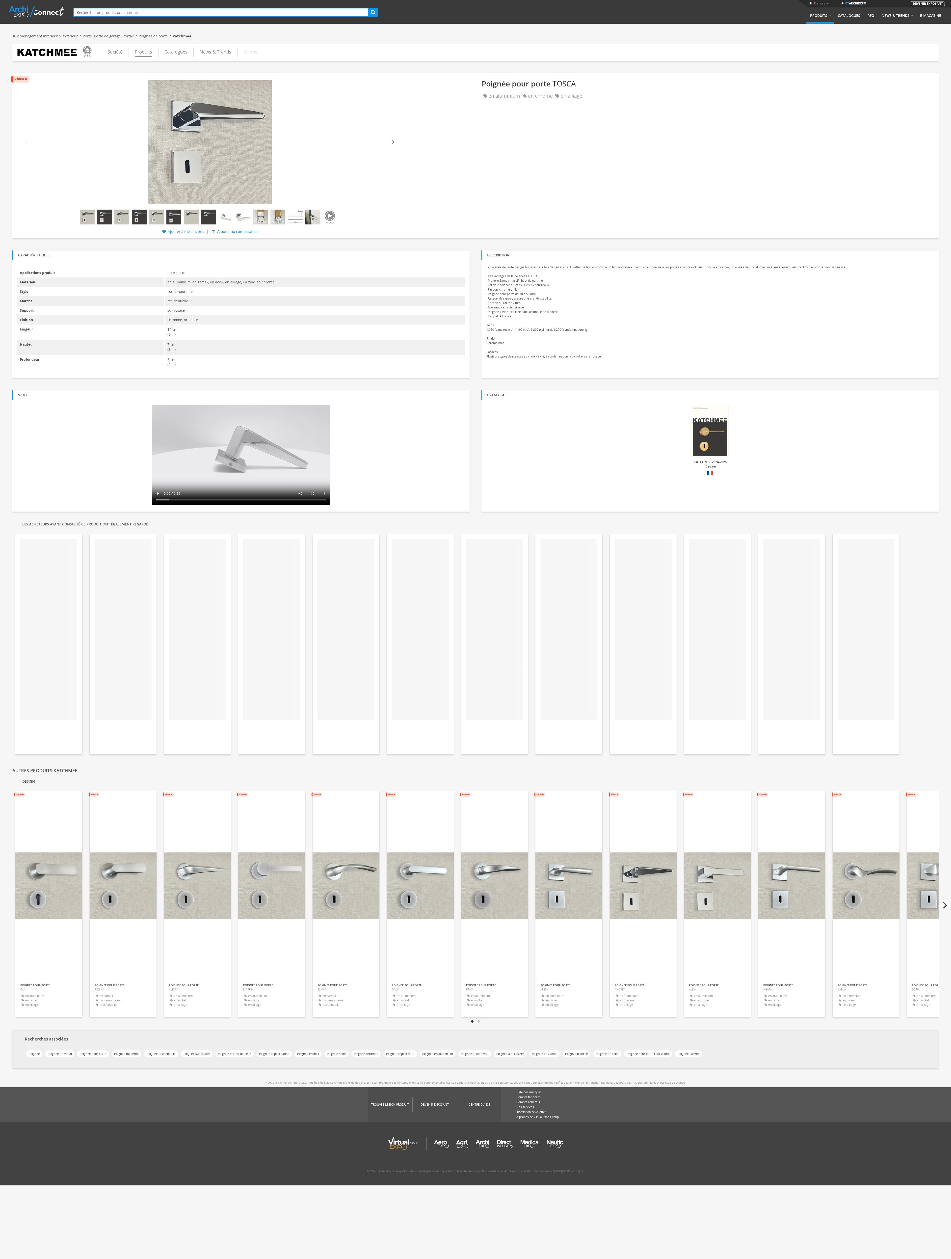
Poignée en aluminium (437, 1054)
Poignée (34, 1054)
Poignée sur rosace (197, 1054)
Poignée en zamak (544, 1054)
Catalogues (849, 15)
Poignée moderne (126, 1054)
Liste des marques (529, 1092)
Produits (818, 15)
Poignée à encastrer (510, 1054)
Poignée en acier (607, 1054)
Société (115, 52)
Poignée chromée (366, 1054)
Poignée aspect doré (400, 1054)
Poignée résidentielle (161, 1054)
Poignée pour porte (93, 1054)
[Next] (392, 142)
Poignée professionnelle (234, 1054)
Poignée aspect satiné (274, 1054)
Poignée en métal (60, 1054)
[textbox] (220, 12)
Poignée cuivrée (689, 1054)
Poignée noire (336, 1054)
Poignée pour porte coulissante (648, 1054)
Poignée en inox (308, 1054)
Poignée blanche (576, 1054)
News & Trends (895, 15)
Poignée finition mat (474, 1054)
